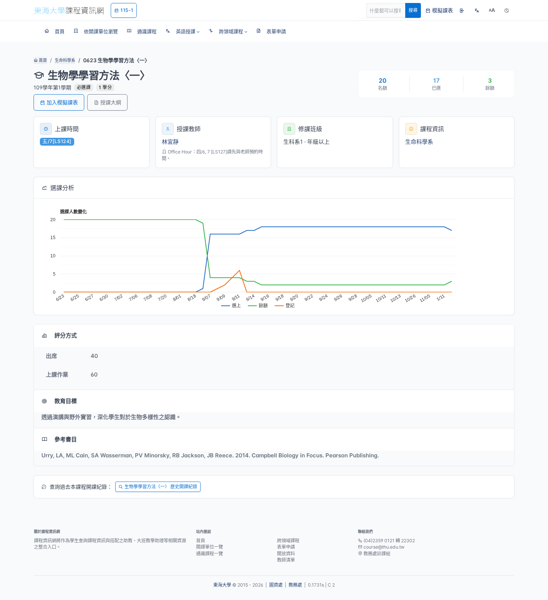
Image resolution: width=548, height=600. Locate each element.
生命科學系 (65, 60)
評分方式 (65, 335)
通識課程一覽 (209, 553)
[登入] (461, 10)
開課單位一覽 (209, 547)
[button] (182, 31)
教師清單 (286, 560)
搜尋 (413, 10)
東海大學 (222, 585)
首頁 (42, 60)
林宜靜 (170, 141)
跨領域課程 (288, 540)
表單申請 (286, 547)
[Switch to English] (476, 10)
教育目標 (65, 400)
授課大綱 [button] (110, 102)
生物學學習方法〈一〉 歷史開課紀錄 (161, 486)
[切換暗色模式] (506, 10)
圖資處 (276, 585)
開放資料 (286, 553)
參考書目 (65, 439)
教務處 (295, 585)
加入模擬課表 (62, 102)
